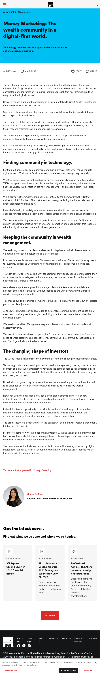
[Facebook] (18, 645)
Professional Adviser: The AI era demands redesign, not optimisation (81, 568)
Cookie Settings (10, 670)
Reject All (88, 670)
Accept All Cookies (68, 670)
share (93, 71)
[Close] (96, 663)
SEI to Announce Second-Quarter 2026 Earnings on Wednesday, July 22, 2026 (48, 570)
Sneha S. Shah (35, 494)
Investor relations (78, 640)
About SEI (8, 12)
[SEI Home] (51, 4)
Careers (93, 638)
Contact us (41, 640)
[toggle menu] (4, 4)
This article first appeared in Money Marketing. (27, 470)
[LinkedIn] (29, 645)
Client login (29, 640)
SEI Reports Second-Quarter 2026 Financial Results (15, 568)
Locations (66, 638)
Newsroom (24, 12)
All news (50, 615)
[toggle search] (96, 4)
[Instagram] (24, 645)
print (79, 71)
